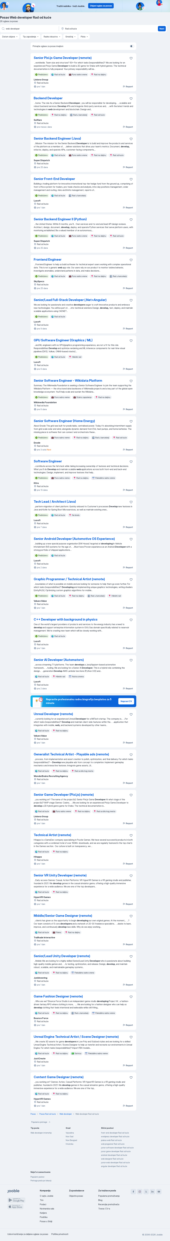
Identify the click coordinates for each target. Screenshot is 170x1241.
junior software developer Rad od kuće (117, 1148)
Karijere (43, 1213)
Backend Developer (48, 98)
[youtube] (159, 1191)
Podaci (43, 1204)
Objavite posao (76, 1196)
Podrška (43, 1217)
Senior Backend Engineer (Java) (57, 138)
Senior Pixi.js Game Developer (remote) (63, 58)
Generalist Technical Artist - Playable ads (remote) (71, 754)
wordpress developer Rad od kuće (115, 1136)
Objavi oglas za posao (101, 5)
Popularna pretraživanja (109, 1196)
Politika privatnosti (59, 1234)
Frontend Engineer (47, 259)
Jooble (159, 1234)
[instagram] (139, 1191)
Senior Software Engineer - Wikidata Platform (68, 380)
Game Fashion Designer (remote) (58, 996)
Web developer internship (41, 1133)
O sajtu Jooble (46, 1196)
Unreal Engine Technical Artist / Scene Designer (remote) (76, 1037)
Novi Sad (69, 1136)
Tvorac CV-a (104, 1208)
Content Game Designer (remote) (59, 1077)
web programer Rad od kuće (112, 1144)
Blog (100, 1200)
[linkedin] (152, 1191)
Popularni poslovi (37, 1177)
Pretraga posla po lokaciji (41, 1180)
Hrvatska (69, 1144)
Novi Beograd (71, 1140)
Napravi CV (126, 701)
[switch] (132, 46)
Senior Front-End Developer (54, 179)
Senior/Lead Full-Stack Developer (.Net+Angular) (70, 300)
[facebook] (133, 1191)
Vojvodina (70, 1133)
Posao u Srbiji (46, 1221)
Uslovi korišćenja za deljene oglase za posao (27, 1234)
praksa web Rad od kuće (111, 1140)
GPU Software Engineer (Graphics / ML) (63, 340)
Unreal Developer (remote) (53, 714)
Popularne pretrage (39, 1122)
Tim (41, 1200)
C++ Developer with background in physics (65, 619)
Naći (162, 28)
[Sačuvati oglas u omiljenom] (131, 58)
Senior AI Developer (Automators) (59, 660)
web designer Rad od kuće (112, 1159)
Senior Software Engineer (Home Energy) (64, 421)
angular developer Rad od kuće (114, 1166)
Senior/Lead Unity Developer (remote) (62, 956)
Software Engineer (48, 461)
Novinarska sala (47, 1208)
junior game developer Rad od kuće (116, 1151)
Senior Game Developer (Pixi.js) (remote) (64, 795)
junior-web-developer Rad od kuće (115, 1162)
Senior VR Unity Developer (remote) (60, 875)
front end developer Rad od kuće (115, 1133)
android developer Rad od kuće (114, 1155)
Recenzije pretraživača (108, 1204)
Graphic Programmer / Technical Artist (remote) (69, 579)
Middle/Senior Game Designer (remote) (63, 916)
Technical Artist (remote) (52, 835)
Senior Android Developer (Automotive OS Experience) (74, 539)
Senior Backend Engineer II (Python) (60, 219)
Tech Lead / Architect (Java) (55, 502)
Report (129, 86)
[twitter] (146, 1191)
